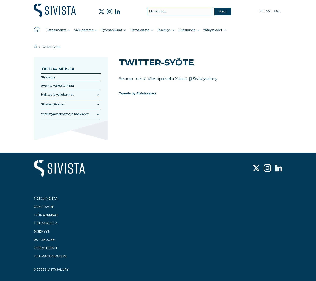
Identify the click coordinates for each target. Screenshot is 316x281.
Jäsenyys (164, 30)
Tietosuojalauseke (50, 256)
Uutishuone (186, 30)
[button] (222, 11)
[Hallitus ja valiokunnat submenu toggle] (98, 95)
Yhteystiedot (212, 30)
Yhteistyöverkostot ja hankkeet (65, 114)
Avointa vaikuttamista (57, 85)
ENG (277, 11)
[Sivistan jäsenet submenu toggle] (98, 104)
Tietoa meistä (56, 30)
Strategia (48, 77)
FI (261, 11)
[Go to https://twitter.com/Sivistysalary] (256, 168)
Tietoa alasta (139, 30)
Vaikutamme (83, 30)
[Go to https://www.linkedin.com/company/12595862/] (278, 168)
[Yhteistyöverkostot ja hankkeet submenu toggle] (98, 114)
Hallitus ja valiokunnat (57, 94)
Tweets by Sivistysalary (137, 93)
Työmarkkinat (111, 30)
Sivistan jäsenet (53, 104)
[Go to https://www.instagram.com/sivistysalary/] (267, 168)
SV (268, 11)
